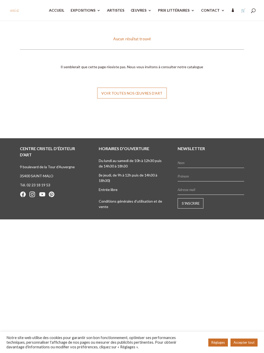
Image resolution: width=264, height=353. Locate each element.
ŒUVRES (138, 10)
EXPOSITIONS (83, 10)
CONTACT (210, 10)
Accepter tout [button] (244, 342)
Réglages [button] (218, 342)
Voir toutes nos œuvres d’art (131, 93)
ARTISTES (115, 10)
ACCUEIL (56, 10)
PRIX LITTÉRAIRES (173, 10)
